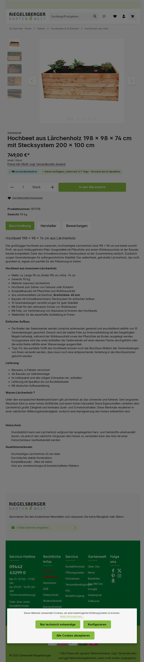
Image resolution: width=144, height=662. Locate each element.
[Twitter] (119, 571)
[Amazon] (113, 581)
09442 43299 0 (17, 569)
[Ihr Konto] (124, 16)
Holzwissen (72, 578)
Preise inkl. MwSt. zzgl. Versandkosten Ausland (36, 164)
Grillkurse (93, 601)
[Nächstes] (131, 81)
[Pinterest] (113, 576)
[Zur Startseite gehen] (27, 16)
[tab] (20, 226)
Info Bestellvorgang (74, 593)
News (91, 572)
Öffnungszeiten (74, 572)
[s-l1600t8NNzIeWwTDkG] (81, 81)
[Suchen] (95, 16)
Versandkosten (127, 653)
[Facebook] (113, 571)
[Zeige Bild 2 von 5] (77, 119)
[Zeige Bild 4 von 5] (89, 119)
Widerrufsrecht (52, 600)
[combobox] (70, 16)
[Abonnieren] (75, 527)
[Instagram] (119, 576)
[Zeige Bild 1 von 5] (70, 119)
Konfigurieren (97, 624)
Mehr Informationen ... (72, 616)
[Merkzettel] (115, 16)
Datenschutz (50, 594)
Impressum (49, 582)
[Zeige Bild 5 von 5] (95, 119)
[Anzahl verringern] (12, 187)
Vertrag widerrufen (50, 574)
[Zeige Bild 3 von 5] (83, 119)
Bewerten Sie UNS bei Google (95, 584)
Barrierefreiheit (52, 606)
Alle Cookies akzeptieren (73, 635)
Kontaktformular (19, 605)
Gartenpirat (95, 595)
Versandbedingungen (78, 584)
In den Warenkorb (92, 187)
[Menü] (104, 16)
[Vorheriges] (32, 81)
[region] (73, 81)
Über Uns (94, 566)
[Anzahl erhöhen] (52, 187)
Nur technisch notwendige (58, 624)
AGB (45, 588)
